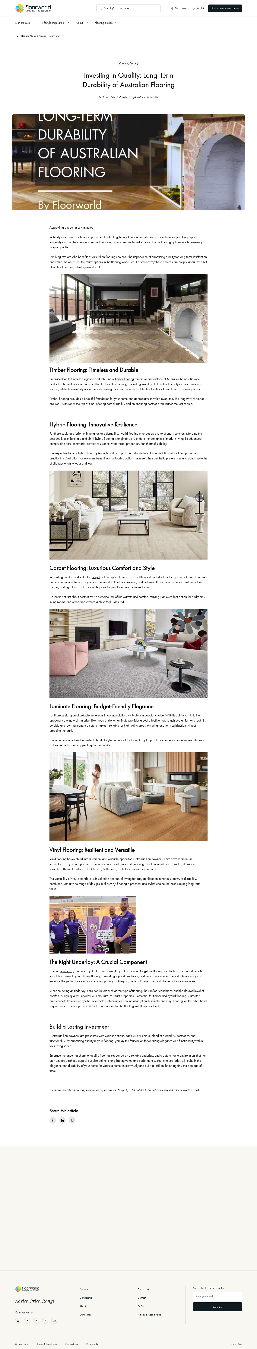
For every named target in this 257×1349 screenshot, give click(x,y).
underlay (68, 971)
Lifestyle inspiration (53, 22)
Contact (142, 1297)
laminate (133, 715)
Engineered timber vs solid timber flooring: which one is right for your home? (88, 1238)
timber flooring (124, 379)
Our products (22, 22)
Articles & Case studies (149, 1314)
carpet (96, 577)
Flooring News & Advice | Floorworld (40, 35)
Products (84, 1289)
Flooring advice (104, 22)
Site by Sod (236, 1344)
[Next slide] (239, 1261)
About (79, 22)
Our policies (71, 1344)
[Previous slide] (18, 1261)
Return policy (93, 1344)
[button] (119, 1262)
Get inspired (86, 1297)
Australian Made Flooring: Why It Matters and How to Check (147, 1235)
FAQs (141, 1306)
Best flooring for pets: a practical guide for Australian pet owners (27, 1235)
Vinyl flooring (57, 859)
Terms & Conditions (47, 1344)
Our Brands (85, 1314)
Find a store (143, 1289)
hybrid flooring (129, 433)
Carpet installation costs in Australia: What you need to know (210, 1235)
